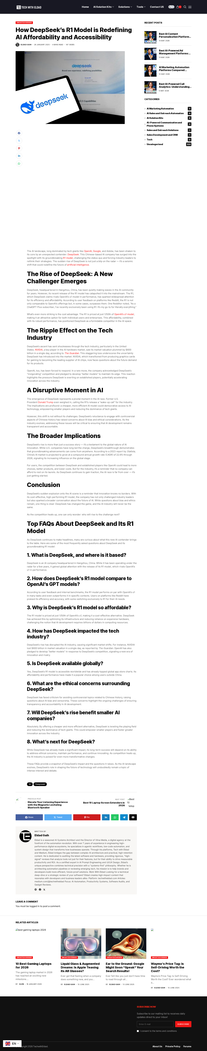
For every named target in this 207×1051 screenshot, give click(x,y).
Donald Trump (45, 402)
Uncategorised (24, 22)
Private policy (172, 1046)
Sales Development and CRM (168, 135)
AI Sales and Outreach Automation (168, 113)
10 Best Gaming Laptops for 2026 (34, 965)
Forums (187, 1046)
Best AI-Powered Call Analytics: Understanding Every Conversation (174, 86)
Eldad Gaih (26, 45)
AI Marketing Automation (168, 108)
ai (30, 784)
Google (97, 251)
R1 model (68, 257)
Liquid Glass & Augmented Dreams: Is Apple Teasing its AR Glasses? (80, 967)
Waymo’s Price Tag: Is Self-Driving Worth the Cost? (167, 967)
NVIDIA (39, 349)
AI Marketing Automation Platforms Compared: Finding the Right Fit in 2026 (174, 72)
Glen (21, 984)
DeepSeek (73, 254)
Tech (168, 139)
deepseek (40, 784)
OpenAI (88, 251)
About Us (157, 1046)
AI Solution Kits (168, 118)
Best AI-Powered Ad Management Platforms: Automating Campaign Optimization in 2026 (174, 55)
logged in (35, 906)
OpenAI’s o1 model (124, 314)
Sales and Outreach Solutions (168, 130)
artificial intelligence (78, 264)
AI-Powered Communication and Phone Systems (168, 124)
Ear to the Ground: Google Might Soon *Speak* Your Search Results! (125, 967)
